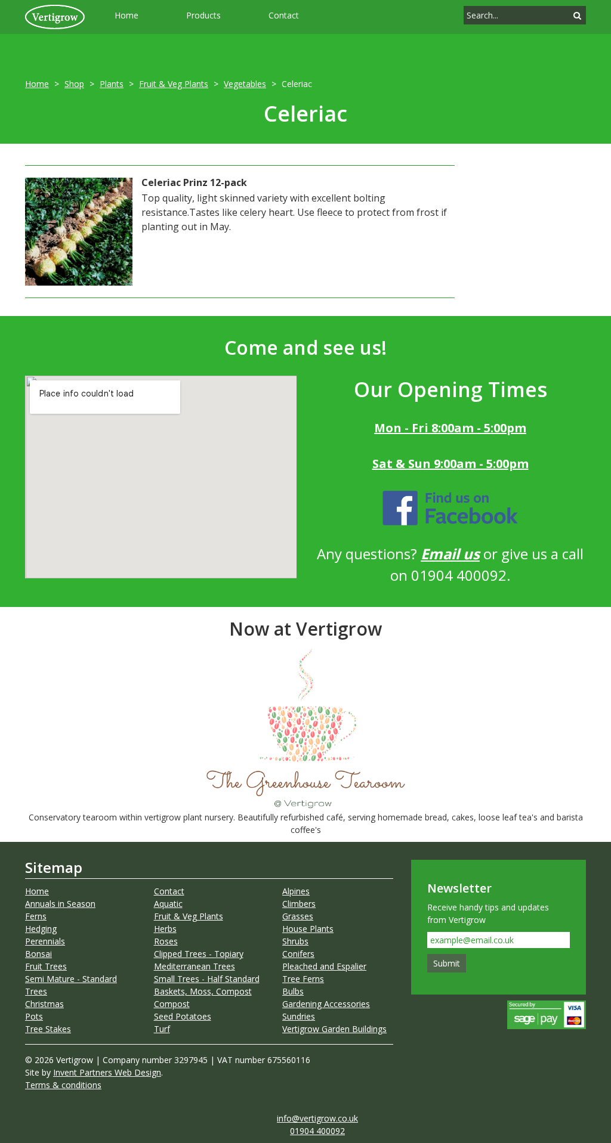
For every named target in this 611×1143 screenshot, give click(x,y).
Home (126, 15)
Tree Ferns (303, 978)
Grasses (297, 916)
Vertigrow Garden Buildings (334, 1028)
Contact (284, 15)
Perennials (45, 941)
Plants (112, 83)
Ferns (36, 916)
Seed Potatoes (182, 1016)
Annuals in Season (60, 903)
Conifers (298, 953)
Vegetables (245, 83)
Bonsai (38, 953)
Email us (450, 553)
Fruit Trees (46, 966)
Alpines (296, 891)
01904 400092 (317, 1130)
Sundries (298, 1016)
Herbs (165, 928)
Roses (166, 941)
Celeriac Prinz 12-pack (194, 182)
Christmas (44, 1003)
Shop (74, 83)
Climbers (299, 903)
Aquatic (168, 903)
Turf (162, 1028)
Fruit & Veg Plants (173, 83)
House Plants (308, 928)
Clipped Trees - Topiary (198, 953)
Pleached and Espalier (324, 966)
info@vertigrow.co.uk (317, 1118)
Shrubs (295, 941)
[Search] (577, 15)
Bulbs (293, 991)
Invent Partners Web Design (107, 1072)
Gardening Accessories (326, 1003)
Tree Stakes (48, 1028)
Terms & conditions (63, 1085)
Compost (172, 1003)
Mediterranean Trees (194, 966)
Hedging (41, 928)
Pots (34, 1016)
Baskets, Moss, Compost (203, 991)
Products (203, 15)
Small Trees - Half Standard (207, 978)
